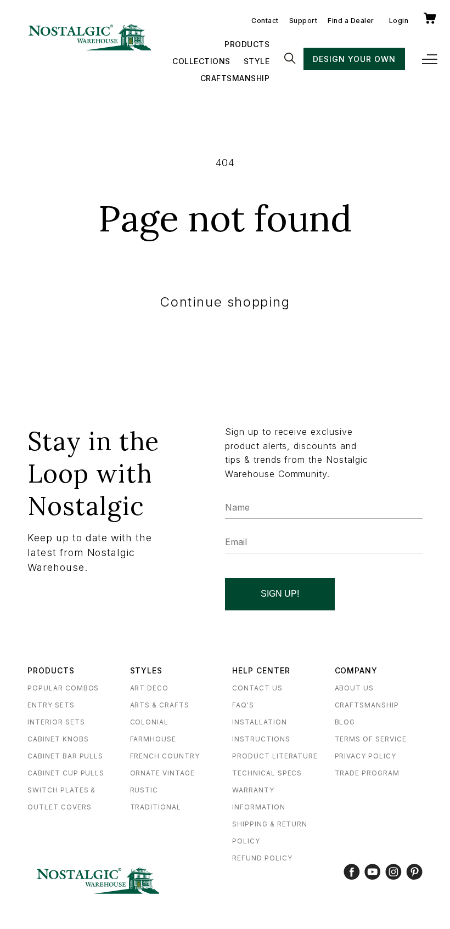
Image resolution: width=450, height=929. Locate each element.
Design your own (354, 59)
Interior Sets (56, 722)
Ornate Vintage (162, 773)
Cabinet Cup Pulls (65, 773)
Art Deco (149, 688)
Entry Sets (51, 705)
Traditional (156, 807)
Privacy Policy (365, 756)
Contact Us (257, 688)
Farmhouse (153, 739)
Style (257, 61)
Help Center (261, 670)
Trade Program (367, 773)
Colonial (149, 722)
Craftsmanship (235, 78)
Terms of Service (371, 739)
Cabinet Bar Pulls (65, 756)
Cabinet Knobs (57, 739)
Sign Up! (280, 593)
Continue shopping (225, 302)
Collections (201, 61)
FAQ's (243, 705)
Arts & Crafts (159, 705)
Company (356, 670)
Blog (345, 722)
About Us (354, 688)
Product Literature (275, 756)
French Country (165, 756)
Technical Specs (267, 773)
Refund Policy (262, 858)
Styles (146, 670)
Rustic (144, 790)
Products (246, 44)
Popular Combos (63, 688)
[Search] (289, 59)
